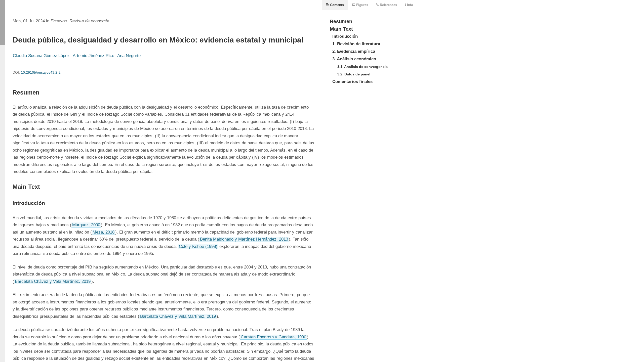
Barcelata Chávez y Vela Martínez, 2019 (53, 281)
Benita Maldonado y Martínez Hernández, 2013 (244, 239)
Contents (336, 5)
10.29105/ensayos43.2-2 (41, 72)
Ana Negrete (129, 55)
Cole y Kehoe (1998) (198, 246)
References (388, 5)
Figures (361, 5)
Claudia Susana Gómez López (41, 55)
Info (409, 5)
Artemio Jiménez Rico (93, 55)
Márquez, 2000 (86, 224)
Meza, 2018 (103, 232)
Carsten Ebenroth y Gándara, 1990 (273, 337)
